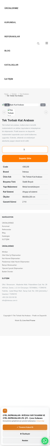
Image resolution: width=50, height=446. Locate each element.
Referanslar (12, 37)
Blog (7, 51)
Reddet (25, 440)
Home (6, 94)
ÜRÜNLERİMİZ (11, 8)
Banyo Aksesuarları (9, 265)
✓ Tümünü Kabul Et (25, 427)
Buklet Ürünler (7, 272)
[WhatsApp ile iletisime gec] (45, 440)
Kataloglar (11, 65)
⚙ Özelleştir (25, 434)
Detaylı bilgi (40, 421)
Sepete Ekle (25, 158)
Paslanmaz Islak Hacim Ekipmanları (15, 262)
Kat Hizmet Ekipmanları (11, 258)
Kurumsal (10, 22)
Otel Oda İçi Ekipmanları (11, 255)
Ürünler (14, 94)
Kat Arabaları (24, 94)
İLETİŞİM (8, 79)
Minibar (5, 252)
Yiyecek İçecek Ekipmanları (12, 268)
